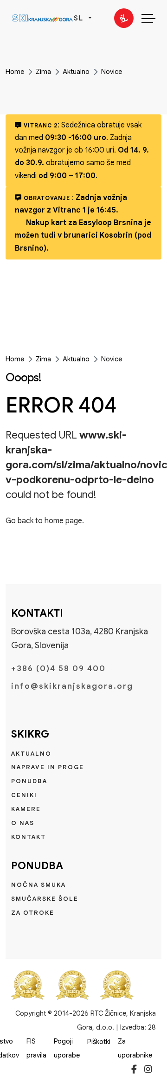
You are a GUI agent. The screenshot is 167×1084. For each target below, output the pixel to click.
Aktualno (76, 71)
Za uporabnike (135, 1048)
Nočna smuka (38, 885)
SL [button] (80, 18)
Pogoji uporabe (67, 1048)
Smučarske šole (44, 899)
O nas (22, 823)
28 (152, 1027)
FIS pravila (36, 1048)
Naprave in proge (47, 767)
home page (63, 520)
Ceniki (24, 795)
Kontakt (28, 837)
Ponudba (29, 781)
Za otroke (32, 913)
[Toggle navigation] (148, 18)
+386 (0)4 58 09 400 (58, 668)
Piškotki (98, 1041)
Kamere (26, 809)
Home (15, 71)
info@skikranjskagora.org (72, 686)
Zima (43, 71)
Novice (111, 71)
